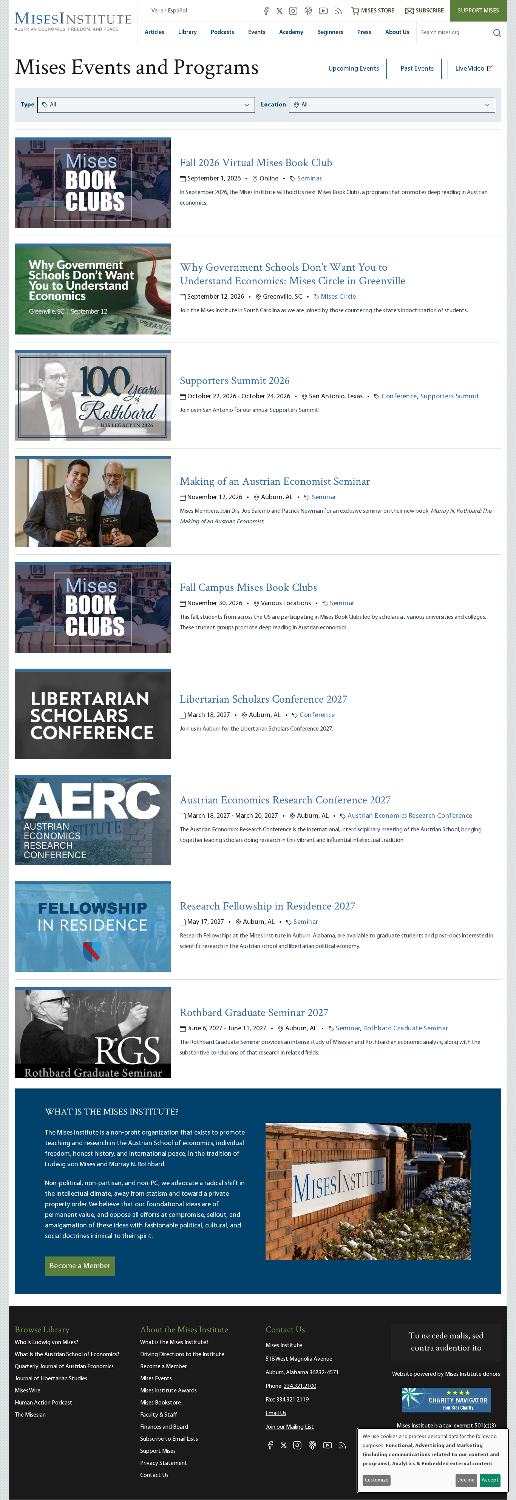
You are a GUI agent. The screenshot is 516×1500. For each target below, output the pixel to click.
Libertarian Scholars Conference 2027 (264, 700)
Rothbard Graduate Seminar (405, 1028)
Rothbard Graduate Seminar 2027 (254, 1013)
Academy (291, 32)
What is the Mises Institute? (174, 1343)
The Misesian (30, 1415)
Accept (490, 1480)
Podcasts (222, 32)
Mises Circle (338, 297)
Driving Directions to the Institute (182, 1355)
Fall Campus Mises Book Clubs (248, 588)
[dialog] (432, 1460)
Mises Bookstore (160, 1403)
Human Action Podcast (44, 1403)
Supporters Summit (449, 396)
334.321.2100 (300, 1386)
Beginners (330, 32)
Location (273, 105)
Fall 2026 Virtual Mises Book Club (256, 164)
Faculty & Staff (158, 1415)
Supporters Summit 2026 (235, 381)
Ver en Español (169, 11)
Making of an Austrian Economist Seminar (275, 482)
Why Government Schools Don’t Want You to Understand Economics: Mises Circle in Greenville (292, 275)
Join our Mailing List (290, 1427)
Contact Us (154, 1475)
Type (27, 105)
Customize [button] (377, 1480)
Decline (466, 1480)
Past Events (417, 69)
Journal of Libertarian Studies (51, 1379)
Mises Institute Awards (168, 1391)
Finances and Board (164, 1427)
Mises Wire (27, 1391)
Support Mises (478, 11)
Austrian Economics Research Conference (410, 816)
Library (187, 32)
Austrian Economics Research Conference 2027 (285, 801)
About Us (397, 32)
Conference (399, 396)
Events (257, 32)
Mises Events (156, 1379)
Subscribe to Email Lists (169, 1439)
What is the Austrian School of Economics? (67, 1355)
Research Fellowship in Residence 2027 (267, 907)
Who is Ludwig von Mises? (46, 1343)
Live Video (470, 69)
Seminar (309, 179)
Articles (154, 32)
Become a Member (80, 1266)
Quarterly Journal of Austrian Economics (64, 1367)
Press (364, 32)
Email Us (276, 1414)
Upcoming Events (354, 69)
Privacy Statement (163, 1463)
